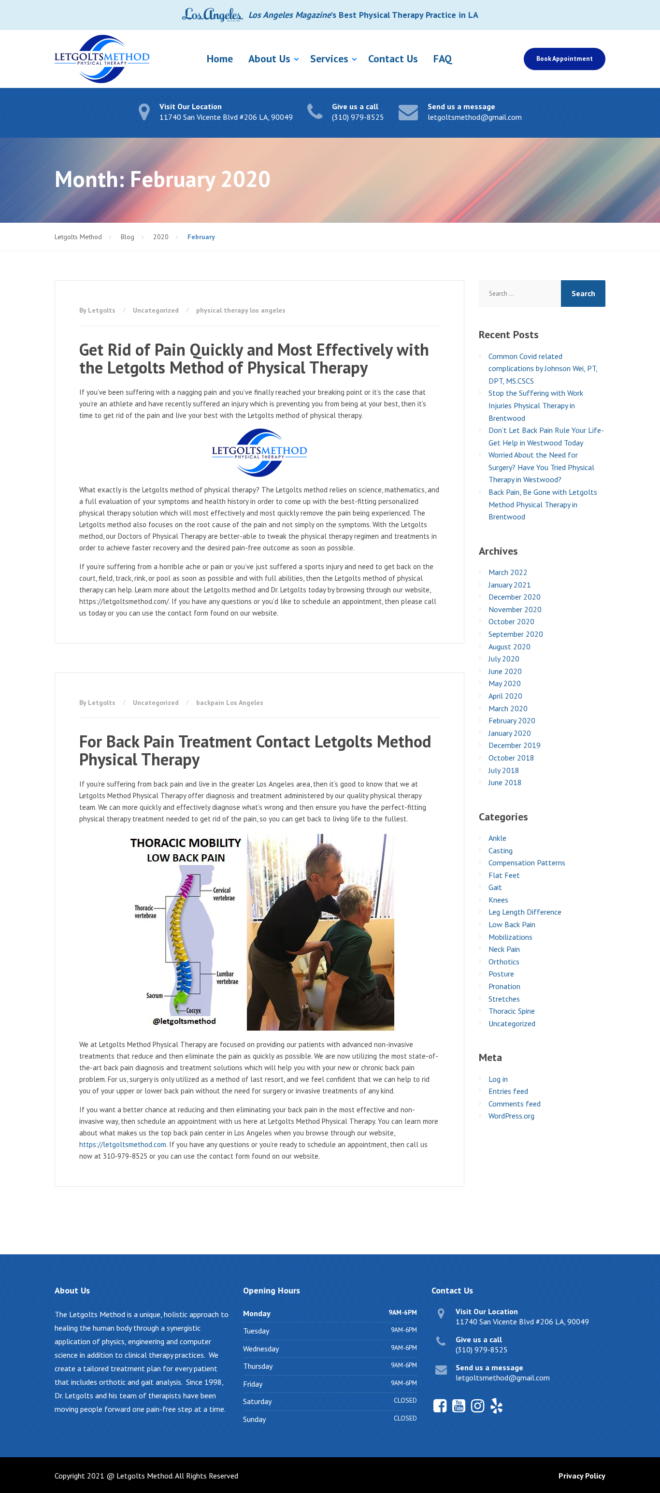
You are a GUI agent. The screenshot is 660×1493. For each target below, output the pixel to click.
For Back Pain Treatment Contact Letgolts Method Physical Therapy (255, 750)
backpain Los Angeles (229, 702)
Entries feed (508, 1091)
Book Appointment (564, 58)
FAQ (442, 58)
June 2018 (505, 782)
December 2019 (514, 745)
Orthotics (503, 961)
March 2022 (508, 572)
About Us (269, 58)
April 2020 (505, 696)
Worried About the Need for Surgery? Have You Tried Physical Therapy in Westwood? (541, 467)
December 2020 (514, 597)
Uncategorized (156, 310)
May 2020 (504, 683)
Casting (500, 850)
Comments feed (514, 1103)
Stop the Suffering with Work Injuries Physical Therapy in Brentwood (535, 405)
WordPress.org (511, 1115)
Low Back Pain (511, 924)
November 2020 (515, 609)
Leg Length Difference (524, 912)
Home (220, 58)
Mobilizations (510, 937)
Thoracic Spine (511, 1011)
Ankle (497, 838)
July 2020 (503, 658)
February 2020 (511, 720)
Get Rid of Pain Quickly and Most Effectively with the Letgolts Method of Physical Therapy (254, 358)
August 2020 (509, 646)
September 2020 (515, 634)
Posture (501, 973)
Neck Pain (504, 949)
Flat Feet (504, 875)
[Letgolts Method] (102, 59)
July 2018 (503, 770)
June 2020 (505, 671)
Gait (495, 887)
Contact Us (393, 58)
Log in (498, 1079)
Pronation (504, 986)
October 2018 (511, 757)
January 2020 (509, 733)
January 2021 (509, 584)
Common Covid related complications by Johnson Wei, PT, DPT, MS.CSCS (542, 368)
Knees (498, 899)
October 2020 (511, 621)
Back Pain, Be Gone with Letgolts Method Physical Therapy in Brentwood (542, 504)
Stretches (504, 999)
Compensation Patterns (526, 862)
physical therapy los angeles (241, 310)
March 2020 (508, 708)
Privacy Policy (582, 1475)
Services (329, 58)
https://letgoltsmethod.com (122, 1144)
